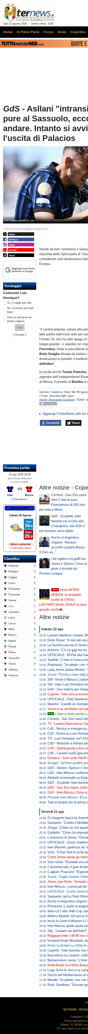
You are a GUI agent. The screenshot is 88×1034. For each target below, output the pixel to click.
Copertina (56, 392)
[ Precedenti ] (20, 499)
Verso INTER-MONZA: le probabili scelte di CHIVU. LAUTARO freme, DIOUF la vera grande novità (62, 599)
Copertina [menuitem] (78, 32)
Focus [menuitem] (48, 32)
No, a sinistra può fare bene (20, 310)
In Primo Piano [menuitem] (28, 32)
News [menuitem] (62, 32)
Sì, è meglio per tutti (19, 302)
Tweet (75, 422)
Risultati (20, 334)
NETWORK (70, 1009)
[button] (19, 327)
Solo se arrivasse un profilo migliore (19, 319)
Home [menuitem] (7, 32)
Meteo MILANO (19, 508)
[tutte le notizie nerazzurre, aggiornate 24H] (29, 12)
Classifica (11, 558)
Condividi (52, 422)
